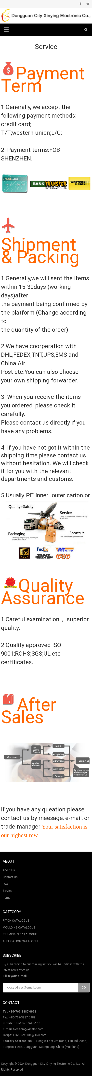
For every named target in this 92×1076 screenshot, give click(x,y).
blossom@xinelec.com (28, 1029)
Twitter (88, 4)
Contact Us (10, 877)
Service (7, 891)
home (6, 897)
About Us (9, 870)
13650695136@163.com (29, 1035)
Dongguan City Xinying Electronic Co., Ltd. (53, 1063)
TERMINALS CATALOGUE (20, 934)
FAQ (5, 884)
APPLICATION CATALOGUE (21, 941)
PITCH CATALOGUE (16, 920)
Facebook (81, 4)
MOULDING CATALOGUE (19, 927)
